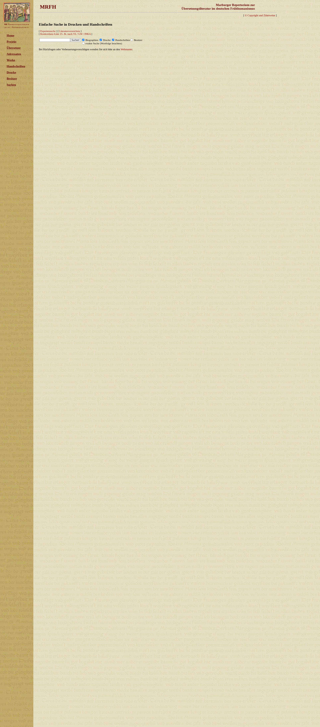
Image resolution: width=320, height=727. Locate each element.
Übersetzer (14, 47)
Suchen (11, 84)
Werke (11, 60)
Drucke (11, 72)
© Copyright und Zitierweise (260, 15)
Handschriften (16, 66)
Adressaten (14, 54)
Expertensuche (48, 31)
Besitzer (12, 78)
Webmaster (126, 49)
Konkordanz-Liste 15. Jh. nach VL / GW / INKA (65, 34)
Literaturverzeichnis (69, 31)
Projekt (11, 41)
